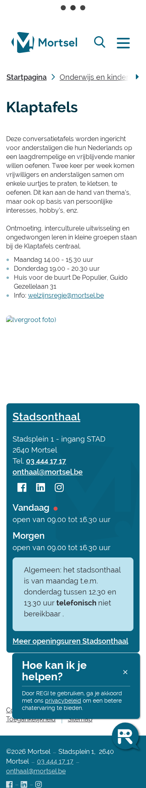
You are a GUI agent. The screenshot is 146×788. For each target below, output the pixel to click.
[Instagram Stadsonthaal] (59, 488)
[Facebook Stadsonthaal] (22, 488)
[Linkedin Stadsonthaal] (40, 488)
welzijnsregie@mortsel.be (66, 295)
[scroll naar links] (137, 77)
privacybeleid (63, 700)
